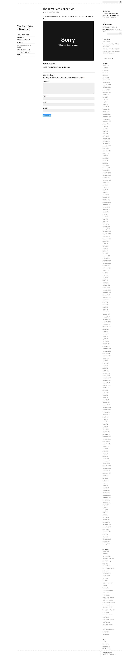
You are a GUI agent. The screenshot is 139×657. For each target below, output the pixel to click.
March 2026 (106, 77)
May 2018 (105, 307)
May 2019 (105, 277)
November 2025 (107, 87)
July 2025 (105, 97)
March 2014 (106, 429)
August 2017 (106, 329)
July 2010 (105, 534)
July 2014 (105, 419)
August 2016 (106, 358)
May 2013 (105, 453)
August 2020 (106, 241)
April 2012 (105, 485)
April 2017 (105, 339)
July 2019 (105, 273)
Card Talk (105, 563)
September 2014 (107, 414)
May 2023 (105, 160)
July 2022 (105, 185)
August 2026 (106, 65)
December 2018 (107, 290)
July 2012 (105, 478)
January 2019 (106, 287)
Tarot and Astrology (24, 52)
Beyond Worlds (107, 556)
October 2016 (106, 353)
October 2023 (106, 148)
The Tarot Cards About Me (58, 9)
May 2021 (105, 219)
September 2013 (107, 444)
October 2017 (106, 324)
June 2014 (105, 422)
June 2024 (105, 128)
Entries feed (106, 644)
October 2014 (106, 412)
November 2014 (107, 409)
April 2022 (105, 192)
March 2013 (106, 458)
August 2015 (106, 387)
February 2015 (106, 402)
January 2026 (106, 82)
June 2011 (105, 510)
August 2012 (106, 475)
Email (45, 102)
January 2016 (106, 375)
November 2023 (107, 146)
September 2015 (107, 385)
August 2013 (106, 446)
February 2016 (106, 373)
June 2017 (105, 334)
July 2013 (105, 448)
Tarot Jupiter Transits (108, 597)
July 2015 (105, 390)
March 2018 (106, 312)
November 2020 (107, 234)
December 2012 (107, 466)
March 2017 (106, 341)
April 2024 (105, 133)
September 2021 (107, 209)
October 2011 (106, 500)
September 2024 (107, 121)
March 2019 (106, 282)
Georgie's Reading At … (109, 568)
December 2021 (107, 202)
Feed (18, 55)
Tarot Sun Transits (107, 624)
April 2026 (105, 75)
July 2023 (105, 155)
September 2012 (107, 473)
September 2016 (107, 356)
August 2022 (106, 182)
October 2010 (106, 529)
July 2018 (105, 302)
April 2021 (105, 221)
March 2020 (106, 253)
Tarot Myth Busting (107, 607)
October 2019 (106, 265)
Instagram (20, 37)
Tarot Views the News (108, 629)
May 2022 (105, 190)
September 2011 (107, 502)
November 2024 (107, 116)
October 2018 (106, 295)
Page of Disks (106, 41)
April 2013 (105, 456)
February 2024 (106, 138)
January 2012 (106, 492)
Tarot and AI (106, 587)
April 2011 (105, 514)
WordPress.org (107, 648)
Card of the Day (107, 561)
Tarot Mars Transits (108, 600)
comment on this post (49, 63)
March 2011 (106, 517)
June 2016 (105, 363)
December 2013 (107, 436)
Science (105, 585)
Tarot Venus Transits (108, 627)
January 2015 (106, 404)
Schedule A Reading (23, 40)
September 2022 (107, 180)
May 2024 (105, 131)
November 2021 (107, 204)
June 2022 (105, 187)
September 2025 (107, 92)
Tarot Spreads (106, 622)
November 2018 (107, 292)
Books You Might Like (108, 558)
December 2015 (107, 378)
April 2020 (105, 251)
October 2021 (106, 207)
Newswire (105, 578)
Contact (19, 42)
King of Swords (106, 46)
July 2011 (105, 507)
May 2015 (105, 395)
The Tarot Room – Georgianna (25, 27)
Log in (104, 641)
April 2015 (105, 397)
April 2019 (105, 280)
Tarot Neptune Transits (109, 610)
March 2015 (106, 400)
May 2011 (105, 512)
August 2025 (106, 94)
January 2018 (106, 317)
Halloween (105, 570)
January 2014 (106, 434)
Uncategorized (106, 634)
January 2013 (106, 463)
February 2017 (106, 343)
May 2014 (105, 424)
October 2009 (106, 541)
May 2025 (105, 102)
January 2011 (106, 522)
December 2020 (107, 231)
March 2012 (106, 488)
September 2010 (107, 532)
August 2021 (106, 211)
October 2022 (106, 177)
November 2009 (107, 539)
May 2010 (105, 536)
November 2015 (107, 380)
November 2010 (107, 527)
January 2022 (106, 199)
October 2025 (106, 89)
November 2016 (107, 351)
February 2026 (106, 80)
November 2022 (107, 175)
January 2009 (106, 544)
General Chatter (113, 29)
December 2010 (107, 524)
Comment (46, 81)
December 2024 (107, 114)
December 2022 (107, 172)
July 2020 (105, 243)
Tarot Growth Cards (23, 50)
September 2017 (107, 326)
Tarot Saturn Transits (108, 619)
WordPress (112, 654)
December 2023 (107, 143)
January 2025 (106, 111)
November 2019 (107, 263)
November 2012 (107, 468)
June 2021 (105, 216)
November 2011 (107, 497)
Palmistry (105, 580)
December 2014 (107, 407)
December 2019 (107, 260)
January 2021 (106, 229)
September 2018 (107, 297)
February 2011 (106, 519)
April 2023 (105, 163)
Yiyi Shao (73, 16)
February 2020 (106, 255)
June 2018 (105, 304)
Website (45, 108)
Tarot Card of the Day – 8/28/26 (111, 48)
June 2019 (105, 275)
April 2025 (105, 104)
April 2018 (105, 309)
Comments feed (107, 646)
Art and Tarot (106, 551)
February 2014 (106, 431)
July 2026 (105, 67)
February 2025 (106, 109)
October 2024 (106, 119)
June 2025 (105, 99)
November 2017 (107, 321)
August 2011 (106, 505)
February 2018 (106, 314)
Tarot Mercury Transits (109, 602)
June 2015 (105, 392)
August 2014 (106, 417)
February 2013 (106, 461)
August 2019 (106, 270)
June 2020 (105, 246)
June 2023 (105, 158)
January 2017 (106, 346)
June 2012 (105, 480)
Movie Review (106, 575)
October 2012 (106, 470)
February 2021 (106, 226)
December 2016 (107, 348)
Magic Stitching (106, 573)
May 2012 (105, 483)
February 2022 (106, 197)
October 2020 (106, 236)
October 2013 (106, 441)
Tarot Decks (106, 592)
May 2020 (105, 248)
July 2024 (105, 126)
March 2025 (106, 107)
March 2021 (106, 224)
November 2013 (107, 439)
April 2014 (105, 426)
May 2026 (105, 72)
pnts (110, 652)
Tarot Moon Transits (108, 605)
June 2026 (105, 70)
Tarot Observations (108, 614)
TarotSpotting (106, 631)
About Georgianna (23, 34)
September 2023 (107, 151)
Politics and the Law (108, 583)
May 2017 (105, 336)
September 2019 (107, 268)
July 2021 (105, 214)
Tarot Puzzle (106, 617)
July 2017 (105, 331)
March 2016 (106, 370)
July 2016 (105, 360)
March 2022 (106, 194)
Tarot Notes (106, 612)
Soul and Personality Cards (24, 46)
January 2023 (106, 170)
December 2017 (107, 319)
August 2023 (106, 153)
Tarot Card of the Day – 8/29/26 (111, 44)
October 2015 (106, 383)
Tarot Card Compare (108, 590)
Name (45, 96)
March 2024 (106, 136)
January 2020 (106, 258)
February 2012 (106, 490)
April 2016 (105, 368)
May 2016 (105, 365)
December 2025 (107, 85)
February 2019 (106, 285)
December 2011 (107, 495)
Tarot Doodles (106, 595)
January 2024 (106, 141)
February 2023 (106, 168)
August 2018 (106, 299)
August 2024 (106, 124)
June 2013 (105, 451)
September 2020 (107, 238)
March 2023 (106, 165)
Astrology (105, 553)
